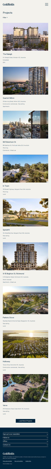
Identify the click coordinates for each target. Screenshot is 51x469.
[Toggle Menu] (46, 4)
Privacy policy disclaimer (7, 461)
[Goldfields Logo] (8, 4)
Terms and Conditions (18, 461)
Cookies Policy (28, 461)
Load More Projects (25, 421)
